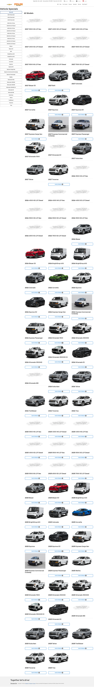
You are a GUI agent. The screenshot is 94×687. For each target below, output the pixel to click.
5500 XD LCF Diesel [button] (11, 36)
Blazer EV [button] (11, 48)
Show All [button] (11, 12)
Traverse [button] (11, 102)
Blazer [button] (11, 46)
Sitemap (30, 683)
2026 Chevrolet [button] (11, 17)
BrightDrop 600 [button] (11, 56)
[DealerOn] (14, 683)
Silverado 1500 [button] (11, 79)
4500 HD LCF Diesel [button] (11, 25)
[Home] (58, 4)
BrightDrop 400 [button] (11, 54)
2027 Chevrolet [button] (11, 14)
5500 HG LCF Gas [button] (11, 33)
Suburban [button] (11, 95)
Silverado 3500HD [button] (11, 84)
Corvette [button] (11, 61)
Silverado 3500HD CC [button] (11, 87)
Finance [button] (70, 4)
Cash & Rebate (35, 90)
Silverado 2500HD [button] (11, 82)
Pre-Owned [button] (65, 4)
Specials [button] (75, 4)
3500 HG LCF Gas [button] (11, 23)
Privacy (34, 683)
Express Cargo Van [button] (11, 69)
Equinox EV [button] (11, 66)
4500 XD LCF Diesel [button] (11, 30)
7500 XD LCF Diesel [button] (11, 43)
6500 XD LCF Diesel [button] (11, 41)
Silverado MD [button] (11, 92)
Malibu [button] (11, 77)
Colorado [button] (11, 59)
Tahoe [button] (11, 97)
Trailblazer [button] (11, 100)
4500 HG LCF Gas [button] (11, 28)
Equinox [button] (11, 64)
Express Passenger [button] (11, 74)
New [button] (60, 4)
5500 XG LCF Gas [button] (11, 38)
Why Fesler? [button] (84, 4)
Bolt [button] (11, 51)
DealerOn (27, 683)
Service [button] (79, 4)
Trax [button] (11, 105)
